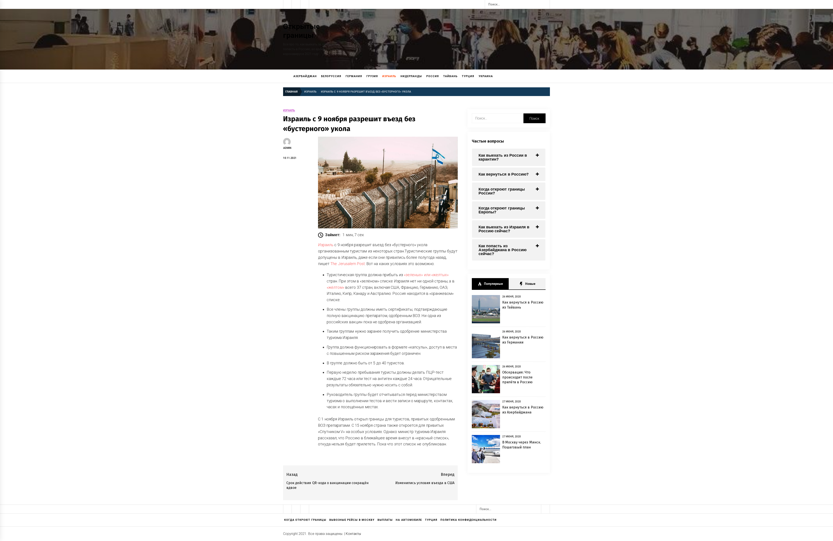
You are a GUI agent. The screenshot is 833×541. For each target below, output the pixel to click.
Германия (354, 76)
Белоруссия (331, 76)
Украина (486, 76)
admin (287, 147)
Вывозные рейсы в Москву (351, 519)
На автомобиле (409, 519)
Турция (468, 76)
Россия (432, 76)
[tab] (508, 157)
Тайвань (450, 76)
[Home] (287, 76)
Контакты (353, 534)
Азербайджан (305, 76)
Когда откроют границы (305, 519)
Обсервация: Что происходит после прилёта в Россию (517, 377)
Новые (529, 283)
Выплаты (385, 519)
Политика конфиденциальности (468, 519)
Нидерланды (411, 76)
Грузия (372, 76)
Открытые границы (301, 31)
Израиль (389, 76)
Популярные (493, 283)
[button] (548, 76)
